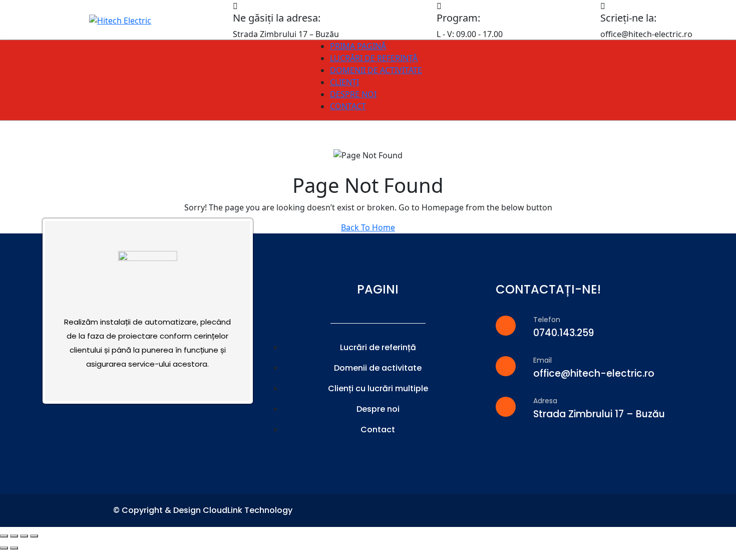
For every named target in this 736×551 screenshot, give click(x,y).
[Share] (14, 535)
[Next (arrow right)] (14, 547)
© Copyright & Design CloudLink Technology (202, 510)
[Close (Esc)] (4, 535)
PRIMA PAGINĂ (358, 46)
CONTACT (348, 106)
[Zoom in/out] (34, 535)
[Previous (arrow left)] (4, 547)
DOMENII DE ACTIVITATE (376, 70)
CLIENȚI (344, 82)
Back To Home (368, 227)
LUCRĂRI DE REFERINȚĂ (374, 58)
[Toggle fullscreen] (24, 535)
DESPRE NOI (353, 94)
